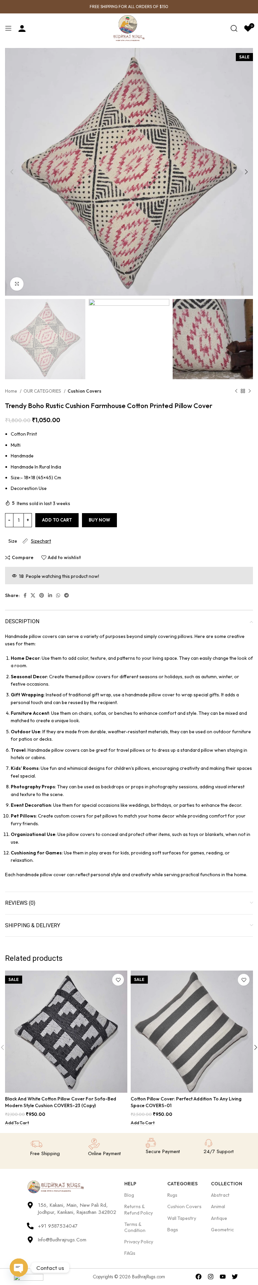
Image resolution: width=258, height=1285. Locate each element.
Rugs (172, 1195)
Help (130, 1184)
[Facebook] (199, 1277)
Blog (129, 1195)
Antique (219, 1218)
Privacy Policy (138, 1242)
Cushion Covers (84, 391)
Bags (172, 1230)
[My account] (22, 28)
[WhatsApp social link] (58, 595)
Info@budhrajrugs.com (62, 1239)
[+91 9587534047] (30, 1226)
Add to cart (57, 520)
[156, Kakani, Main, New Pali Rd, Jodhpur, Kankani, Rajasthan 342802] (30, 1205)
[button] (17, 1123)
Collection (226, 1184)
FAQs (129, 1253)
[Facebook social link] (25, 595)
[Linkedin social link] (50, 595)
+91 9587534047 (58, 1226)
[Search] (234, 28)
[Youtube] (223, 1277)
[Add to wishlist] (118, 980)
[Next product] (249, 391)
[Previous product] (236, 391)
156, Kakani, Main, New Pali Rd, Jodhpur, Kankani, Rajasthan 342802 (77, 1208)
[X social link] (33, 595)
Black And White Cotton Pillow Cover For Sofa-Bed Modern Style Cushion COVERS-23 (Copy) (60, 1102)
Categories (182, 1184)
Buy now (99, 520)
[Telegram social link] (66, 595)
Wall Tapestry (181, 1218)
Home (11, 391)
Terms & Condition (134, 1227)
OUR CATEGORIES (43, 391)
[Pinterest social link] (41, 595)
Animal (218, 1206)
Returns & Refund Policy (138, 1209)
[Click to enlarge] (17, 284)
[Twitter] (235, 1277)
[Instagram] (211, 1277)
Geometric (222, 1230)
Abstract (220, 1195)
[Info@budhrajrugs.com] (30, 1239)
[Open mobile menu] (8, 28)
